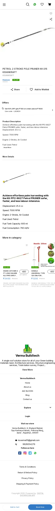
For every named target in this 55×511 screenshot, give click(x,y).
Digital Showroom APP (32, 494)
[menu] (4, 4)
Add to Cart (14, 507)
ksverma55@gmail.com (29, 440)
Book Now (40, 507)
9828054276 (29, 444)
